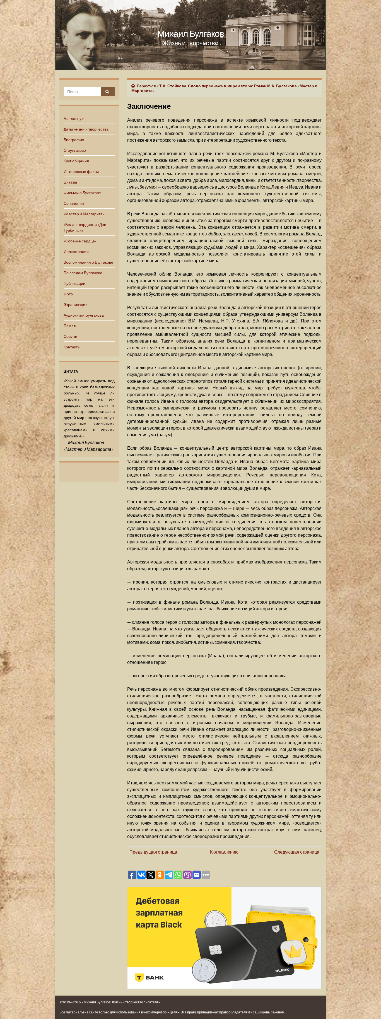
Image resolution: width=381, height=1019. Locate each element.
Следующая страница (296, 851)
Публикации (74, 283)
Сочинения (74, 203)
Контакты (72, 347)
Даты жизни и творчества (86, 129)
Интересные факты (81, 171)
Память (70, 325)
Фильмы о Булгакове (82, 192)
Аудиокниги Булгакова (84, 315)
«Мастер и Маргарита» (84, 213)
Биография (74, 139)
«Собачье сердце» (80, 241)
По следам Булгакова (83, 272)
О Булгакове (75, 150)
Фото (68, 294)
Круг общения (76, 160)
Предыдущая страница (153, 851)
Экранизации (76, 304)
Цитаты (70, 182)
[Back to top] (368, 1006)
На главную (74, 118)
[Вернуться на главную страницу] (190, 35)
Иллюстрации (76, 251)
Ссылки (70, 336)
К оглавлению (224, 851)
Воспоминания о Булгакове (88, 262)
